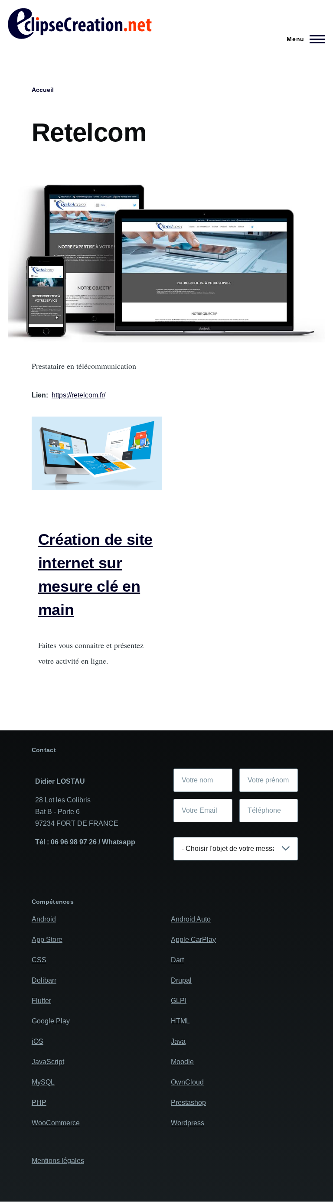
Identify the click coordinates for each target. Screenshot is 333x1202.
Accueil (43, 89)
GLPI (178, 1000)
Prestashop (188, 1102)
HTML (180, 1021)
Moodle (182, 1061)
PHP (39, 1102)
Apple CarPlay (193, 939)
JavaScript (48, 1061)
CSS (39, 960)
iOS (37, 1041)
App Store (47, 939)
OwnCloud (187, 1082)
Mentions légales (58, 1160)
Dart (177, 960)
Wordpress (187, 1123)
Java (178, 1041)
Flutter (41, 1000)
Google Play (51, 1021)
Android (44, 919)
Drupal (181, 980)
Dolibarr (44, 980)
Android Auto (191, 919)
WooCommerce (56, 1123)
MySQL (43, 1082)
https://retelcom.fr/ (78, 395)
